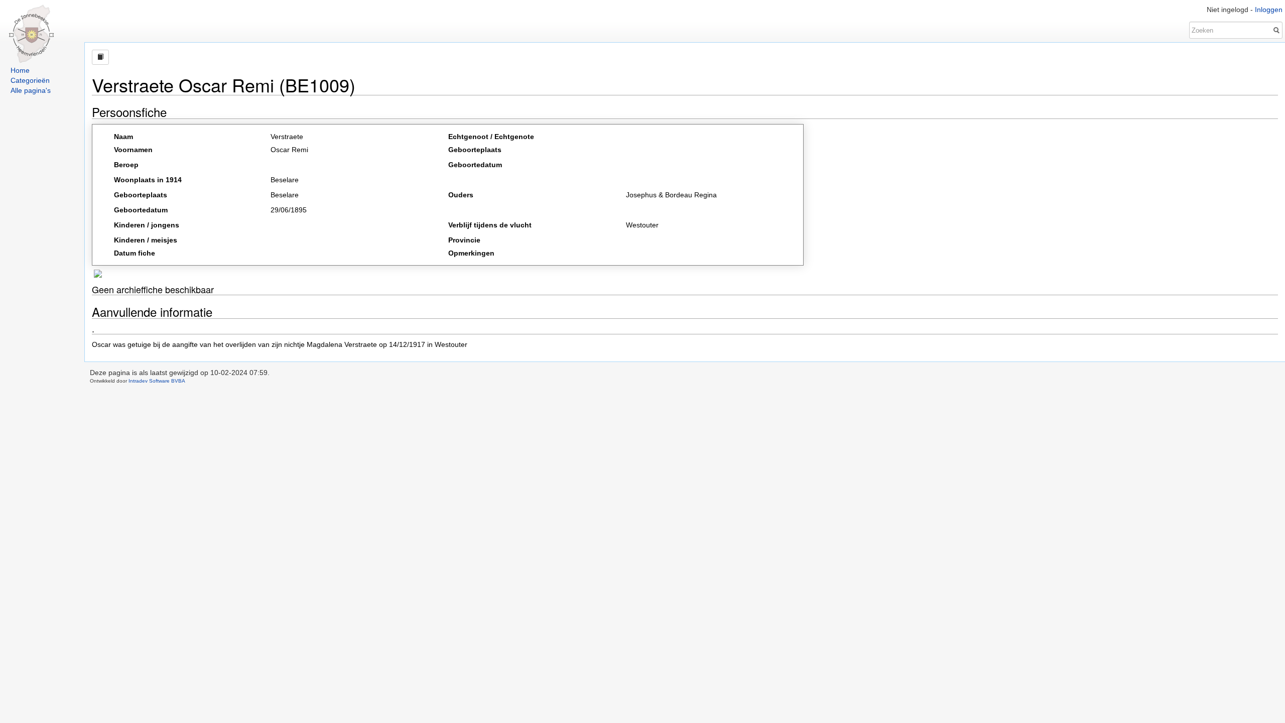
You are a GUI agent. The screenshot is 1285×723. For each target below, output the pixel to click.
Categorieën (30, 80)
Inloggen (1268, 10)
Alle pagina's (31, 90)
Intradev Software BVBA (156, 381)
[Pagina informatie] (100, 57)
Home (20, 70)
